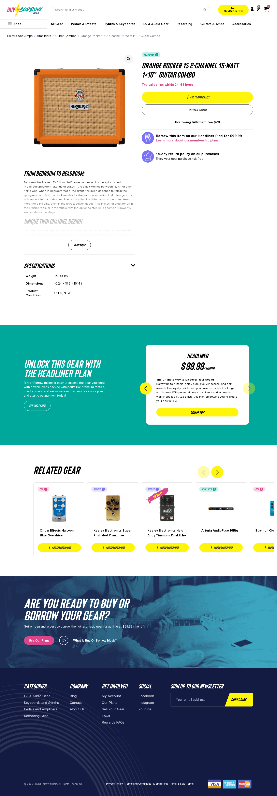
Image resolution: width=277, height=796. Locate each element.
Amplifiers (44, 36)
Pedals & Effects (83, 24)
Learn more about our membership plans (187, 140)
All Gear (57, 24)
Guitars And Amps (20, 36)
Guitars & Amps (212, 24)
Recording (184, 24)
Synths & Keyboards (119, 24)
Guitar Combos (65, 36)
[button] (128, 59)
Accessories (241, 24)
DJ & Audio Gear (156, 24)
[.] (63, 640)
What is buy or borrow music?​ (95, 640)
